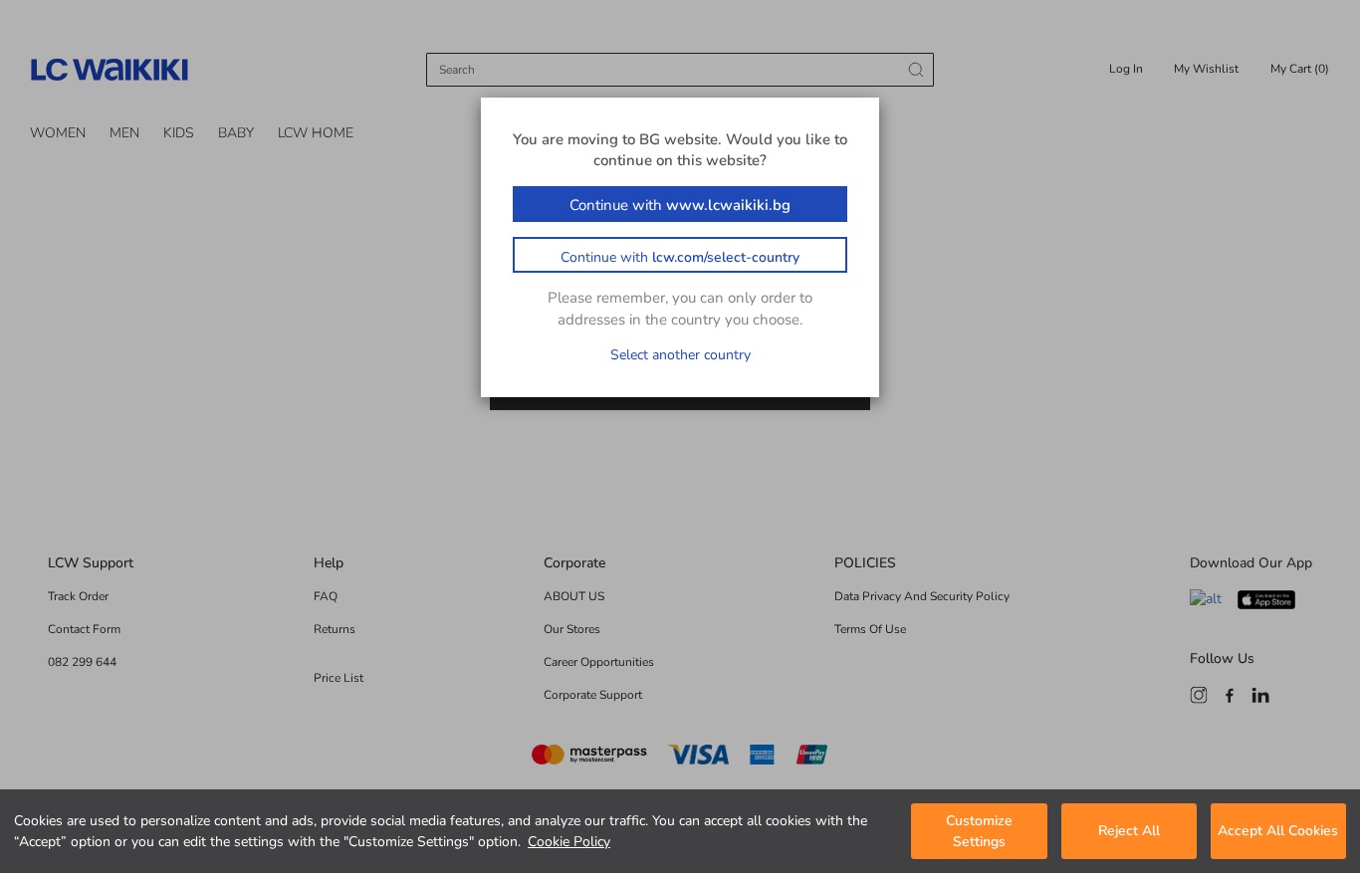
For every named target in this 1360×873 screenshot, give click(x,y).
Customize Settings (979, 831)
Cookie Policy (569, 841)
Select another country (680, 354)
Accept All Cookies (1278, 831)
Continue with (680, 205)
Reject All (1129, 831)
